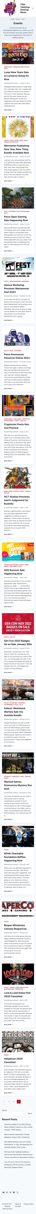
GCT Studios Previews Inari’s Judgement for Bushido (17, 500)
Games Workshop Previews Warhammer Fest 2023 (16, 288)
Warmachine (19, 989)
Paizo (5, 211)
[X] (17, 1192)
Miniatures (25, 281)
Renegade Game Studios (21, 67)
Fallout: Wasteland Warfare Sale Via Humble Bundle (14, 712)
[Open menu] (32, 8)
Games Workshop (15, 281)
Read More (8, 110)
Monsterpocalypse (21, 987)
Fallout (6, 703)
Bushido (16, 491)
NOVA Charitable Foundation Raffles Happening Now (15, 857)
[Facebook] (13, 1192)
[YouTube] (3, 1192)
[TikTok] (10, 1192)
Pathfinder (12, 211)
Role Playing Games (16, 140)
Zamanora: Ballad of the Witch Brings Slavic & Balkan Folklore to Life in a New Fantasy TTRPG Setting (18, 1127)
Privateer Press (9, 989)
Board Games (8, 67)
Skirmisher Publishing (11, 142)
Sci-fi (21, 704)
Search (4, 1110)
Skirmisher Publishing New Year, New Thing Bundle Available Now (16, 149)
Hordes (12, 987)
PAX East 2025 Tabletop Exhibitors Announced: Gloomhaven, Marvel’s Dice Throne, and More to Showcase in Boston (19, 1154)
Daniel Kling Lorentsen (12, 83)
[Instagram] (6, 1192)
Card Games (17, 419)
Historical (7, 776)
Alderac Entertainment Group (14, 564)
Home (12, 19)
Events (18, 19)
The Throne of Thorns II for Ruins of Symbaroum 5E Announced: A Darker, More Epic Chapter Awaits (17, 1164)
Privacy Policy (29, 1204)
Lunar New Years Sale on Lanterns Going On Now (16, 76)
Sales (6, 68)
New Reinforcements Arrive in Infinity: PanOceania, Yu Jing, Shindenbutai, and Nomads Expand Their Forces (18, 1144)
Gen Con (23, 420)
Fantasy (6, 140)
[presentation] (18, 53)
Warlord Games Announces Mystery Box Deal (18, 785)
